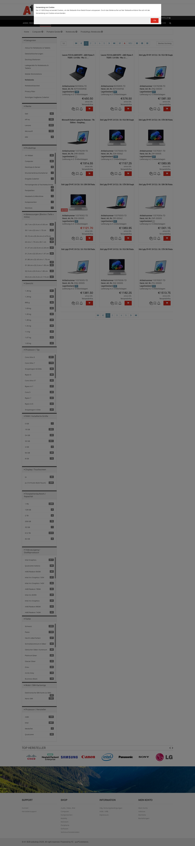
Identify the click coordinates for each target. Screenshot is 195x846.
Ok (154, 20)
